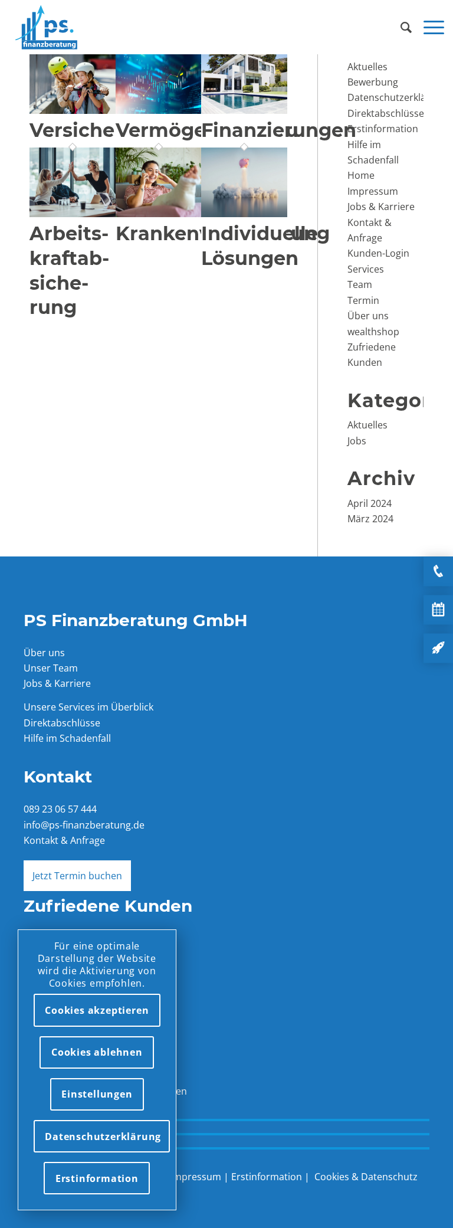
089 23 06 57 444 (60, 809)
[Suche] (400, 27)
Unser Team (51, 668)
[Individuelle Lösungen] (244, 213)
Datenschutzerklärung (397, 97)
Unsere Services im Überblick (88, 706)
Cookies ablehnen (97, 1052)
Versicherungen (107, 130)
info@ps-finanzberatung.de (84, 824)
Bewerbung (372, 82)
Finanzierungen (278, 130)
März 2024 (370, 518)
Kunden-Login (378, 253)
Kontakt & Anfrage (64, 840)
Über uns (368, 315)
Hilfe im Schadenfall (67, 738)
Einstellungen (96, 1094)
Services (365, 269)
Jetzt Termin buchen (77, 875)
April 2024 (369, 503)
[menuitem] (400, 27)
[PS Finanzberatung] (46, 27)
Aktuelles (367, 66)
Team (359, 284)
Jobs (356, 440)
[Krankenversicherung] (159, 213)
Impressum (372, 191)
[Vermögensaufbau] (159, 110)
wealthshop (373, 331)
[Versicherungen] (72, 110)
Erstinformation (382, 128)
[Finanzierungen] (244, 110)
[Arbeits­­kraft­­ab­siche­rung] (72, 213)
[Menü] (428, 27)
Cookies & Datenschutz (366, 1176)
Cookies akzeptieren (97, 1010)
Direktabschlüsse (385, 113)
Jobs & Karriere (381, 206)
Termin (363, 300)
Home (361, 175)
